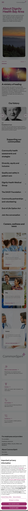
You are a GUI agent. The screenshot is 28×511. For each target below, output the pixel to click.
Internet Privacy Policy (6, 496)
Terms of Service (17, 496)
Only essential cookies (14, 504)
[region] (14, 483)
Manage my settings (14, 500)
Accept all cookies (14, 507)
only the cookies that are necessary (17, 479)
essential (21, 468)
